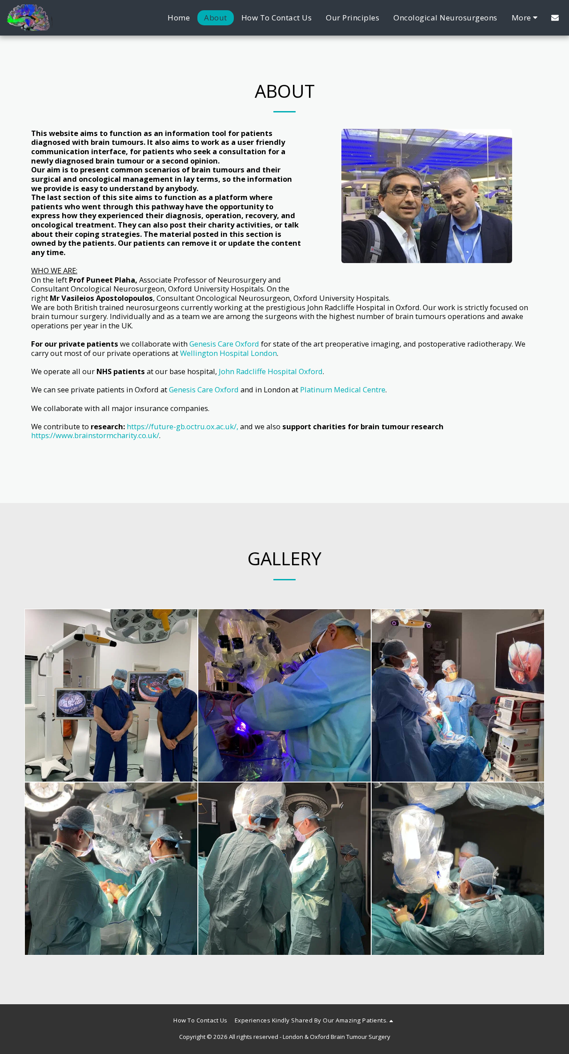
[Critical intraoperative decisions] (458, 869)
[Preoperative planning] (111, 695)
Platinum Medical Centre (342, 389)
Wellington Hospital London (228, 353)
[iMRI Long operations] (111, 869)
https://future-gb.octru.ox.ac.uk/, (182, 426)
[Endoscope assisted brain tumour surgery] (458, 695)
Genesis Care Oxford (224, 344)
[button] (555, 17)
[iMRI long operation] (284, 869)
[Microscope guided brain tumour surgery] (284, 695)
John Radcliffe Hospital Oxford (271, 371)
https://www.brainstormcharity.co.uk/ (95, 435)
